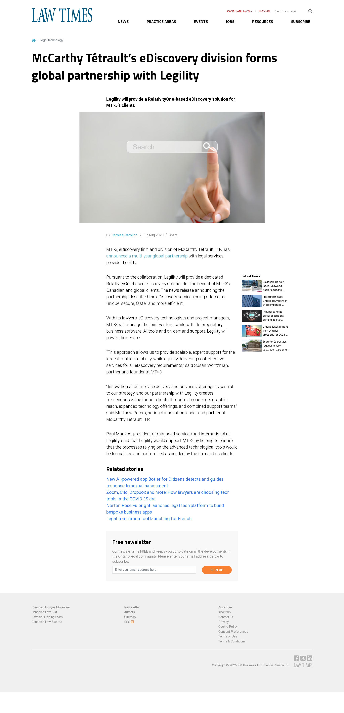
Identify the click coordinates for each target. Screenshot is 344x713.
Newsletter (132, 607)
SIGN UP (216, 570)
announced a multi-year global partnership (147, 255)
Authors (129, 612)
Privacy (223, 622)
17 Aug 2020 (153, 235)
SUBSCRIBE (300, 21)
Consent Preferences (233, 631)
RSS (127, 622)
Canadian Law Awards (47, 622)
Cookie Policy (228, 627)
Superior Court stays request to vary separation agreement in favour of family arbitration (276, 345)
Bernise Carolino (124, 235)
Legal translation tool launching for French (149, 518)
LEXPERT (265, 11)
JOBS (230, 21)
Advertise (225, 607)
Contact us (225, 617)
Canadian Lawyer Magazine (51, 607)
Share (173, 235)
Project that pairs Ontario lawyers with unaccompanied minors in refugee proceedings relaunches (275, 300)
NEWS (123, 21)
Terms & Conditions (232, 641)
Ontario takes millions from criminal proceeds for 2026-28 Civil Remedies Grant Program (276, 330)
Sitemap (130, 617)
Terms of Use (227, 636)
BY (121, 235)
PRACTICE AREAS (161, 21)
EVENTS (201, 21)
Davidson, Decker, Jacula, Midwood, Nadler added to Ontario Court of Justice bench (273, 286)
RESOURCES (262, 21)
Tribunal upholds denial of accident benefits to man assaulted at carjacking (276, 315)
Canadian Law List (44, 612)
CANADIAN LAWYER (239, 11)
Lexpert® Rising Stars (47, 617)
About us (224, 612)
